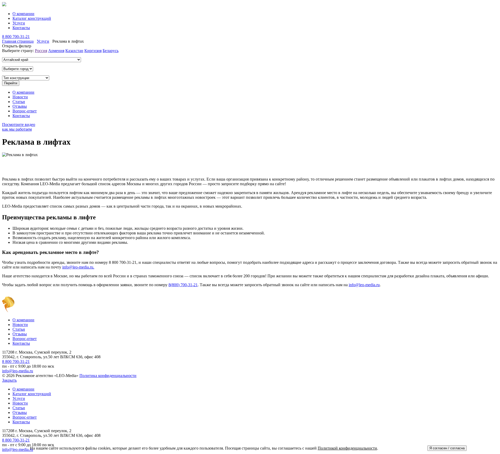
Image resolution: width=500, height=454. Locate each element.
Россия (41, 50)
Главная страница (18, 41)
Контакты (21, 27)
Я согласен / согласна (447, 448)
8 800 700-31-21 (16, 36)
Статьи (18, 101)
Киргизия (93, 50)
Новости (20, 97)
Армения (56, 50)
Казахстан (74, 50)
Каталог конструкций (31, 18)
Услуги (18, 23)
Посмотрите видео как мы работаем (18, 126)
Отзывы (19, 106)
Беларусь (110, 50)
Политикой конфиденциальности (347, 448)
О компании (23, 13)
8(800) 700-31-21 (183, 285)
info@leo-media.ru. (78, 267)
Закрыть (9, 380)
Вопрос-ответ (24, 111)
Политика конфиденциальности (107, 375)
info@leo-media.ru (364, 285)
